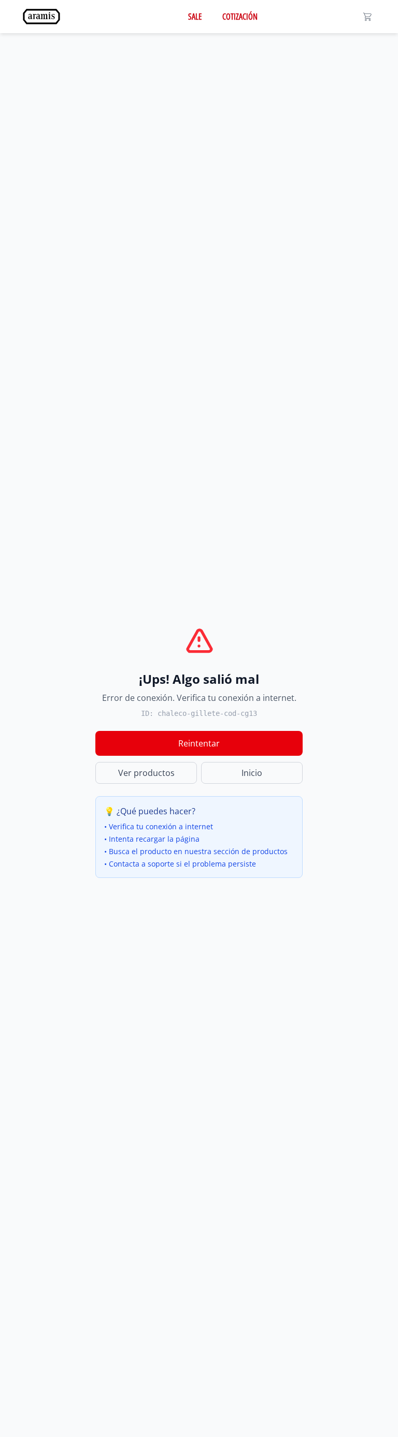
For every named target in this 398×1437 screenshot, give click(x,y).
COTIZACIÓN (240, 16)
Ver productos (146, 773)
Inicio (251, 773)
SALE (195, 16)
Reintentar (199, 743)
